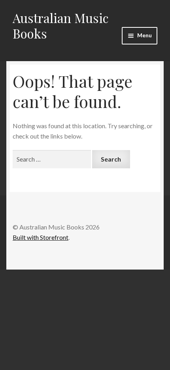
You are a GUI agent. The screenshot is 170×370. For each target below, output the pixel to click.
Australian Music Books (61, 25)
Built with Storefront (40, 237)
